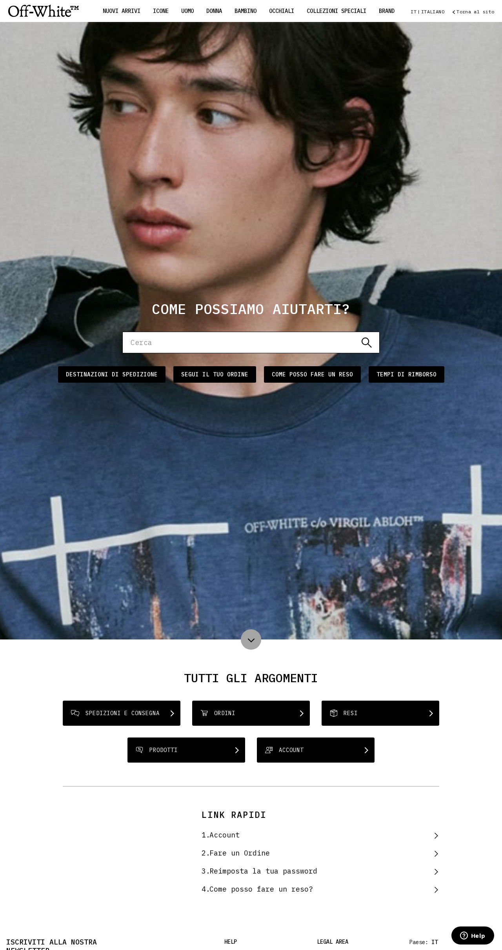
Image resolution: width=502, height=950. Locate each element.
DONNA (214, 11)
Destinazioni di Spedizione (112, 374)
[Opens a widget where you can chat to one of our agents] (472, 936)
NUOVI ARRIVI (121, 11)
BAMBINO (245, 11)
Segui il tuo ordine (214, 374)
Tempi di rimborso (406, 374)
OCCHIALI (281, 11)
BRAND (387, 11)
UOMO (187, 11)
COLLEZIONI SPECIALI (336, 11)
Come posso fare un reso (312, 374)
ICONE (161, 11)
